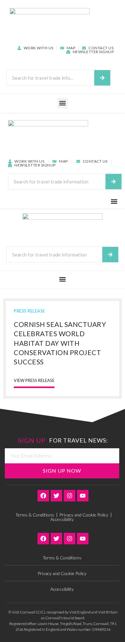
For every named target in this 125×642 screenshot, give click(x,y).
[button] (62, 103)
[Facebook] (43, 495)
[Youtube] (82, 495)
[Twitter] (56, 495)
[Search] (102, 77)
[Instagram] (69, 495)
